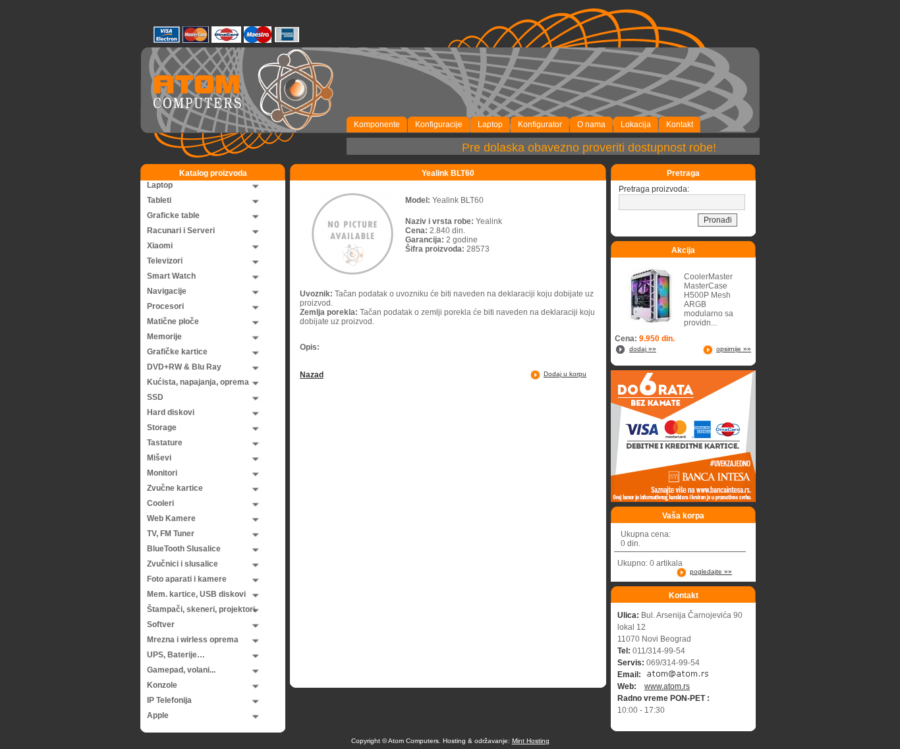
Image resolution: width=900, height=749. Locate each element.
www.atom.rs (667, 686)
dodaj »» (642, 348)
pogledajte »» (711, 571)
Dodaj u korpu (565, 373)
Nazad (311, 374)
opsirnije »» (733, 348)
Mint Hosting (530, 740)
